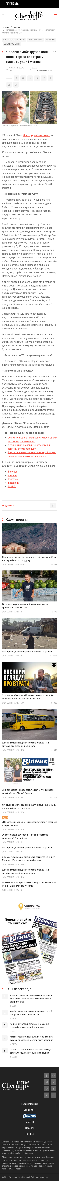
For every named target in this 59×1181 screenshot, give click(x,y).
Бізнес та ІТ (29, 1110)
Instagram (13, 482)
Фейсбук (12, 471)
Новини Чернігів (29, 1104)
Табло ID (29, 1122)
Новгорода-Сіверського (36, 135)
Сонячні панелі (35, 40)
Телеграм (13, 479)
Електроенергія (12, 44)
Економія (50, 40)
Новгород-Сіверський (14, 40)
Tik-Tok (12, 486)
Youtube (12, 475)
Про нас (30, 1134)
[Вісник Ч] (29, 1116)
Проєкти (29, 1128)
